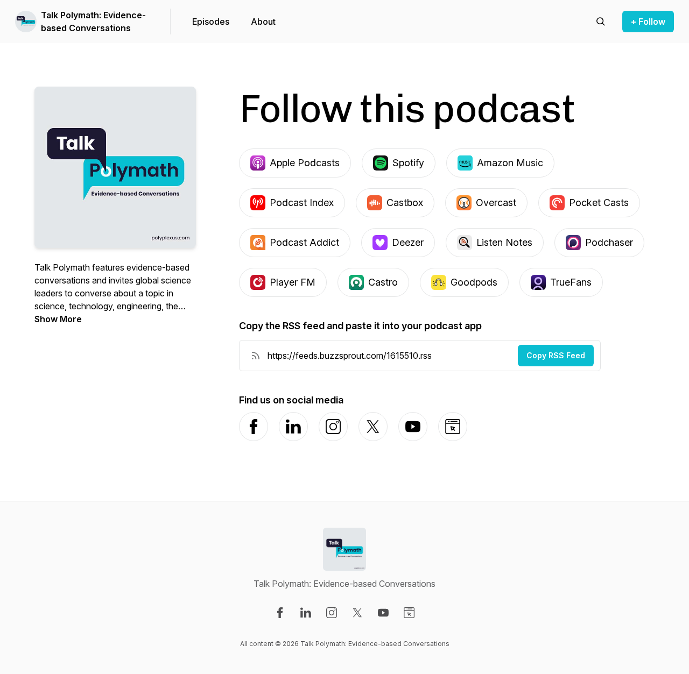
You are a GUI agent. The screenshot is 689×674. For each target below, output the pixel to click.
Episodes (210, 21)
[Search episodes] (600, 21)
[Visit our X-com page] (357, 612)
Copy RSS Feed (555, 355)
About (263, 21)
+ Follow (648, 21)
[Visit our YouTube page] (383, 612)
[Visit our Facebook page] (280, 612)
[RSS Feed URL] (255, 355)
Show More (58, 319)
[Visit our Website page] (409, 612)
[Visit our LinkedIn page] (305, 612)
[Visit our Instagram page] (331, 612)
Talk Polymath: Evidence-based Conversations (93, 21)
